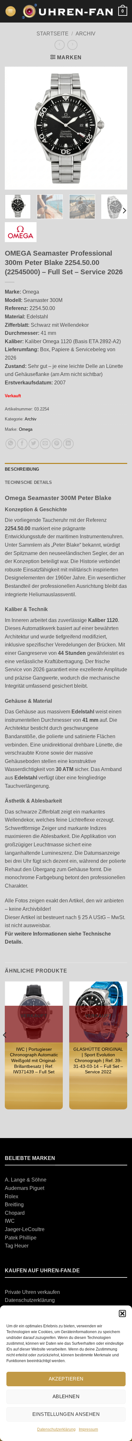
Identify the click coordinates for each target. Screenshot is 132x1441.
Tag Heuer (17, 1245)
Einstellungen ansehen (66, 1414)
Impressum (88, 1429)
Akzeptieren (66, 1378)
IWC (10, 1221)
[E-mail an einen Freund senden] (45, 443)
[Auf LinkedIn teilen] (68, 443)
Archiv (85, 33)
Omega (25, 429)
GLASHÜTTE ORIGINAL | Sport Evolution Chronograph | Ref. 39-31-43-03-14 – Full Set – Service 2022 (98, 1061)
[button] (122, 1313)
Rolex (11, 1196)
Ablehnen (66, 1396)
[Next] (116, 128)
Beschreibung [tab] (22, 469)
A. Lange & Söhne (25, 1179)
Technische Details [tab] (28, 482)
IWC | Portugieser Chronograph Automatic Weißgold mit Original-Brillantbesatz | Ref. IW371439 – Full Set (34, 1061)
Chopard (15, 1213)
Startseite (53, 33)
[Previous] (15, 128)
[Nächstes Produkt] (59, 45)
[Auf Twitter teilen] (34, 443)
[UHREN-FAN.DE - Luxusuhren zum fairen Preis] (67, 11)
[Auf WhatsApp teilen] (10, 443)
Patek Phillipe (21, 1237)
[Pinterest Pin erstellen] (57, 443)
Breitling (14, 1204)
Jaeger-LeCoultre (25, 1229)
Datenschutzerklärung (56, 1429)
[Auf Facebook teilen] (22, 443)
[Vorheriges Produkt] (72, 45)
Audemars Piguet (24, 1188)
